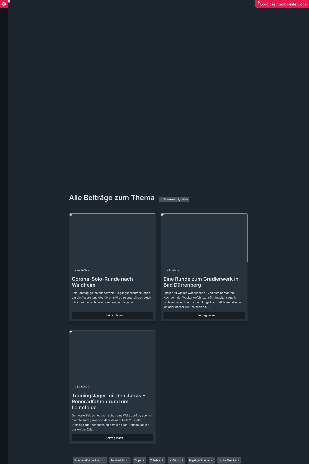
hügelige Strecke (201, 460)
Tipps (139, 460)
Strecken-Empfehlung (89, 460)
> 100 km (176, 460)
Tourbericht (119, 460)
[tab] (4, 4)
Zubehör (156, 460)
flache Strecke (229, 460)
